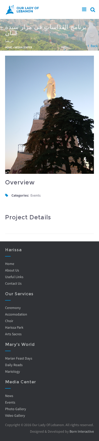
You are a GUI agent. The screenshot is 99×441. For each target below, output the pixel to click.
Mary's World (20, 344)
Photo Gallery (15, 409)
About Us (12, 270)
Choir (9, 321)
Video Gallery (15, 415)
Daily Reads (14, 365)
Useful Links (14, 277)
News (9, 395)
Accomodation (16, 314)
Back (94, 46)
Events (10, 402)
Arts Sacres (13, 334)
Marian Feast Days (18, 358)
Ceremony (13, 307)
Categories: (20, 195)
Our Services (19, 293)
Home (8, 47)
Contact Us (13, 283)
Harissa (13, 249)
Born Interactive (82, 431)
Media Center (23, 47)
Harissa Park (14, 327)
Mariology (12, 371)
